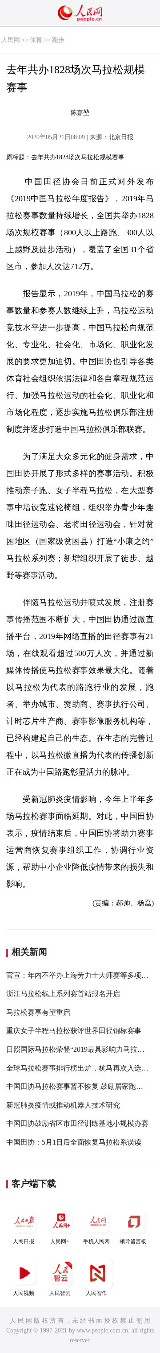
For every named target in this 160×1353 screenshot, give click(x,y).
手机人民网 (96, 1241)
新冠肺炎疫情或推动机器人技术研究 (63, 1105)
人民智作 (96, 1293)
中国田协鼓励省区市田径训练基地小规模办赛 (77, 1123)
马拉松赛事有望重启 (38, 1012)
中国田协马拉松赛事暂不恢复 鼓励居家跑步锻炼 (81, 1086)
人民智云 (60, 1293)
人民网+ (59, 1241)
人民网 (10, 40)
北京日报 (120, 137)
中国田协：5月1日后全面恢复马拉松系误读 (73, 1142)
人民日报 (23, 1241)
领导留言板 (133, 1241)
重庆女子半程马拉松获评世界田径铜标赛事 (73, 1030)
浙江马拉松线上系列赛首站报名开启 (63, 993)
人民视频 (23, 1293)
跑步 (58, 40)
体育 (36, 40)
